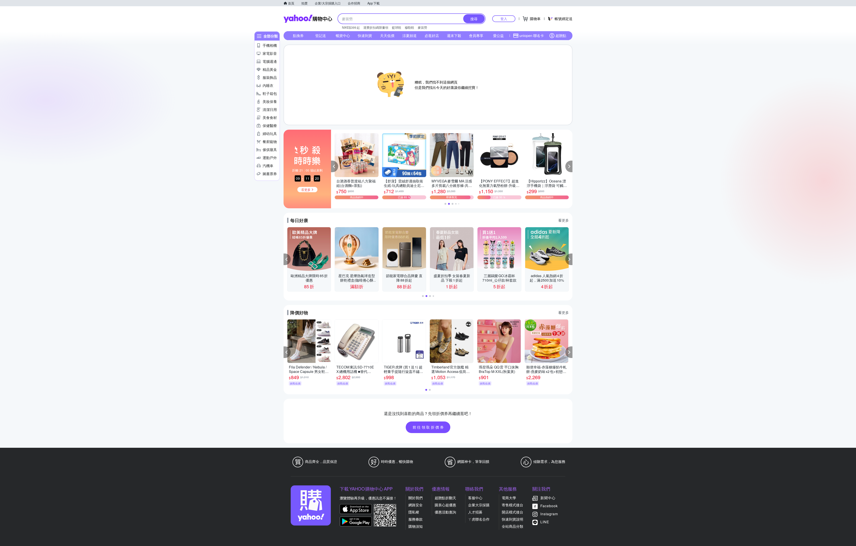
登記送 (320, 35)
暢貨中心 (343, 35)
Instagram (549, 513)
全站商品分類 (512, 526)
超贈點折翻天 (445, 497)
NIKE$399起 (351, 27)
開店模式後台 (512, 512)
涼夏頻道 (409, 35)
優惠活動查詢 (445, 512)
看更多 (563, 220)
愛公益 (498, 35)
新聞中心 (548, 497)
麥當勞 (422, 27)
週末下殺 (454, 35)
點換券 (298, 35)
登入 (503, 18)
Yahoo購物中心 (308, 18)
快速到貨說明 (512, 519)
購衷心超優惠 (445, 504)
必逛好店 (432, 35)
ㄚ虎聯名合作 (479, 519)
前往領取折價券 (429, 427)
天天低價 (387, 35)
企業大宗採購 (479, 504)
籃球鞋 (396, 27)
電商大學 (509, 497)
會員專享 (476, 35)
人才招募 (475, 512)
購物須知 (415, 526)
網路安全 (415, 504)
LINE (544, 521)
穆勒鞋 (409, 27)
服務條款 (415, 519)
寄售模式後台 (512, 504)
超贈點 (561, 35)
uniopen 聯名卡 (531, 35)
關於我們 (415, 497)
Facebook (549, 505)
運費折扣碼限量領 (375, 27)
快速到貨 (365, 35)
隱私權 (413, 512)
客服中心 (475, 497)
